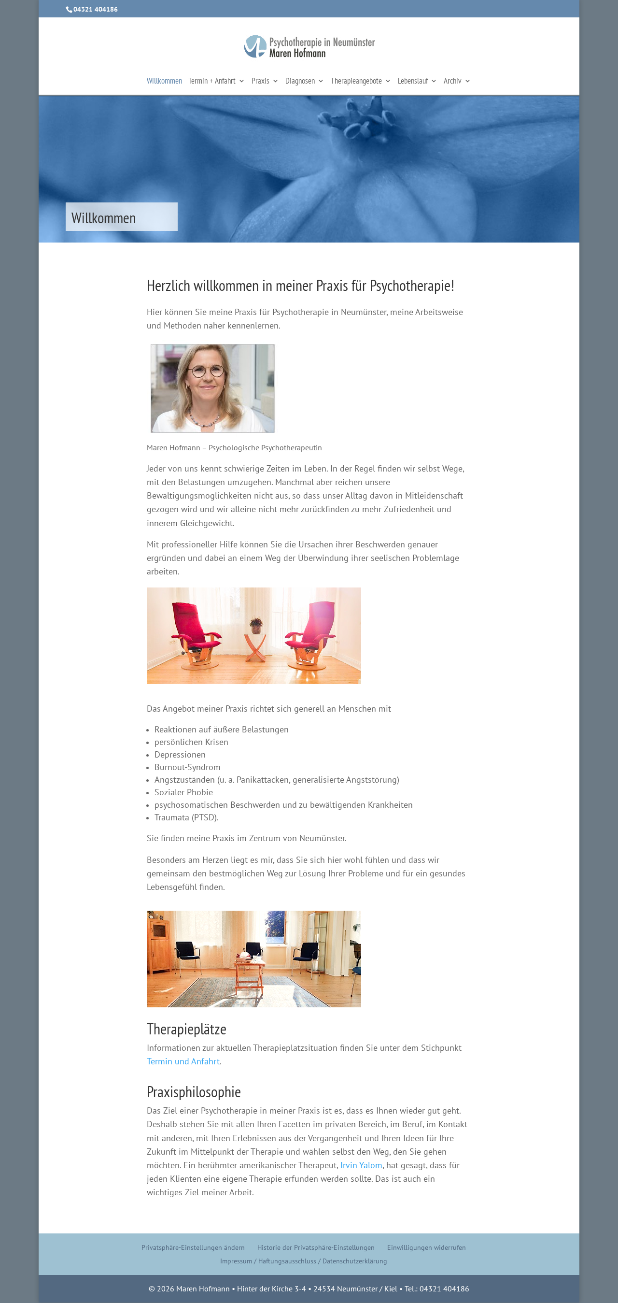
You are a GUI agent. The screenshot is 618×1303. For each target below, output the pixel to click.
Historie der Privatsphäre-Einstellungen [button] (316, 1247)
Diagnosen (300, 81)
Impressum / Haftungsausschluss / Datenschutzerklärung (303, 1261)
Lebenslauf (413, 81)
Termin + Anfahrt (212, 81)
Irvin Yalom (361, 1165)
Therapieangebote (356, 81)
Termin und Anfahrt (183, 1061)
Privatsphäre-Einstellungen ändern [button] (193, 1247)
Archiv (453, 81)
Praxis (260, 81)
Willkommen (164, 81)
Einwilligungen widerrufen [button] (426, 1247)
